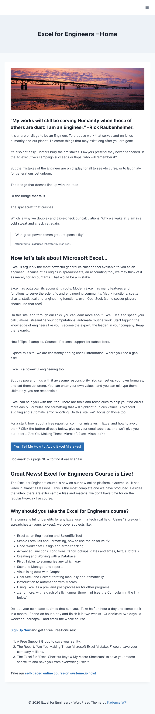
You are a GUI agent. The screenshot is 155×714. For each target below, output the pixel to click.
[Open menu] (146, 7)
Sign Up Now (21, 630)
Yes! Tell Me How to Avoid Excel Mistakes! (47, 446)
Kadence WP (117, 702)
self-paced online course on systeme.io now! (60, 673)
